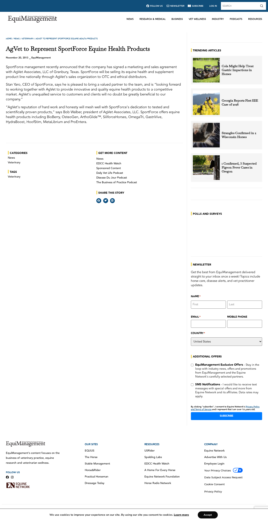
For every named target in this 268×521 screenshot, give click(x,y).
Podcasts (236, 19)
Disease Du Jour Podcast (111, 178)
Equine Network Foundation (162, 477)
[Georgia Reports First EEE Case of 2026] (206, 102)
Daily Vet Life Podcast (109, 173)
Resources (255, 19)
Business (177, 19)
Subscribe (226, 416)
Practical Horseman (96, 477)
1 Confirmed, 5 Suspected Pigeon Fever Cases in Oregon (239, 167)
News (130, 19)
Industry (218, 19)
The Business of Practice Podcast (116, 182)
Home (9, 38)
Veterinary (28, 38)
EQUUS (89, 451)
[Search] (262, 6)
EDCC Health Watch (108, 163)
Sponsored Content (108, 168)
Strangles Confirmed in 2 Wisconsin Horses (239, 135)
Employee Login (214, 464)
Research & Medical (152, 19)
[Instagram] (12, 477)
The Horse (91, 457)
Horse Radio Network (157, 483)
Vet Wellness (197, 19)
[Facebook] (7, 477)
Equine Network (214, 451)
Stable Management (97, 464)
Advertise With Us (215, 457)
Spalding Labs (153, 457)
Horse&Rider (93, 470)
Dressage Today (94, 483)
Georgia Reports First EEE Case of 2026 (240, 102)
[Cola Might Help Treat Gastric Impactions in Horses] (206, 70)
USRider (149, 451)
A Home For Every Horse (159, 470)
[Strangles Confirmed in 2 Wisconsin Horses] (206, 135)
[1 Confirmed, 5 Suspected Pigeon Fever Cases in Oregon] (206, 167)
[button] (98, 200)
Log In (213, 6)
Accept (208, 515)
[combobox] (240, 6)
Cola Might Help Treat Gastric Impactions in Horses (237, 70)
